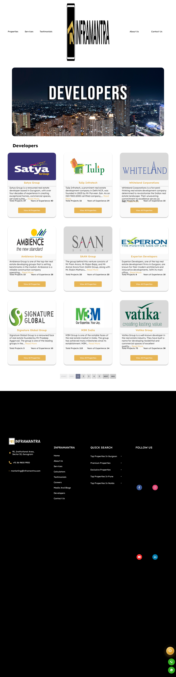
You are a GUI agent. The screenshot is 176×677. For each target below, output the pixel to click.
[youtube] (139, 557)
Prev (72, 376)
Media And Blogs (62, 487)
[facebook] (139, 487)
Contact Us (59, 498)
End (113, 376)
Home (57, 455)
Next (106, 376)
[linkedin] (155, 557)
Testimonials (60, 477)
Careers (58, 482)
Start (63, 376)
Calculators (59, 471)
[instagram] (155, 487)
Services (58, 466)
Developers (59, 493)
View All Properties (32, 210)
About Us (58, 461)
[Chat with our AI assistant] (170, 652)
